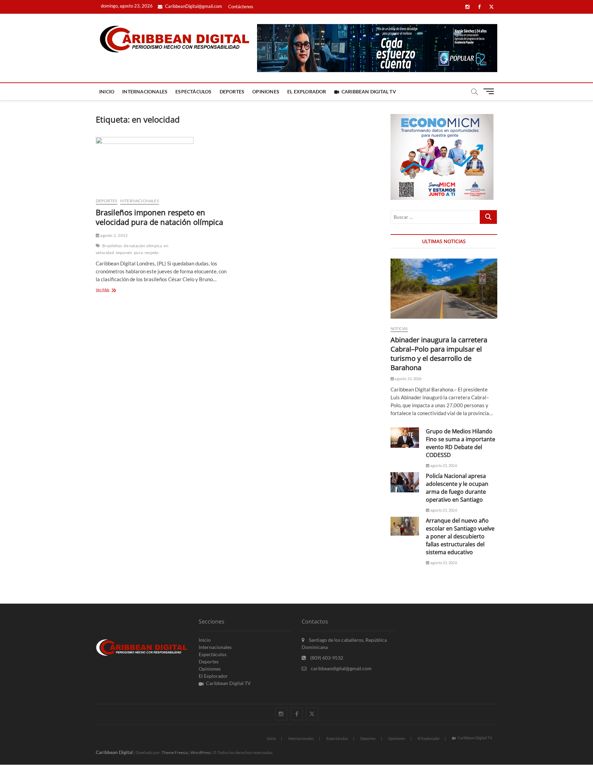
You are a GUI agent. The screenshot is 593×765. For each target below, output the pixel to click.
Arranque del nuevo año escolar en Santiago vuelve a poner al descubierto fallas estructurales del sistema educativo (460, 536)
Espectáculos (193, 91)
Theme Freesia (175, 752)
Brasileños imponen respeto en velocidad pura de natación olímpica (159, 217)
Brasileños (112, 245)
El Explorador (306, 91)
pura (138, 252)
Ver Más (111, 290)
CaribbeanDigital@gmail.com (193, 6)
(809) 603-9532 (326, 658)
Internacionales (144, 91)
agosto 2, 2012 (114, 235)
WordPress (200, 752)
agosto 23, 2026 (407, 378)
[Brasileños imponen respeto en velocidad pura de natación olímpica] (163, 164)
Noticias (399, 328)
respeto (151, 252)
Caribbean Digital (114, 752)
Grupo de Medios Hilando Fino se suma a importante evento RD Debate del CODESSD (460, 443)
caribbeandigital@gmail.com (341, 668)
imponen (124, 252)
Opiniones (265, 91)
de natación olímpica (143, 245)
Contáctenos (240, 6)
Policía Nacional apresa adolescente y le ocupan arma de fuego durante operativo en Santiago (457, 487)
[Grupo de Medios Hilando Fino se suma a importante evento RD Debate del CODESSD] (405, 437)
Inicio (106, 91)
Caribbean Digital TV (368, 91)
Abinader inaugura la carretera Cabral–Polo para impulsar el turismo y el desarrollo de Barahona (439, 353)
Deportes (232, 91)
